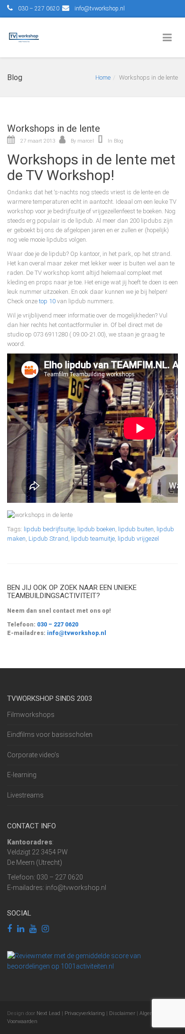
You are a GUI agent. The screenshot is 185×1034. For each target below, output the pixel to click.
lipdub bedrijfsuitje (49, 529)
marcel (85, 141)
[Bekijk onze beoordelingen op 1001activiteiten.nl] (92, 960)
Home (103, 77)
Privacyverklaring (85, 1013)
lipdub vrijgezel (138, 538)
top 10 (47, 301)
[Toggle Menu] (169, 37)
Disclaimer (122, 1013)
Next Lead (48, 1013)
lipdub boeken (96, 529)
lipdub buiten (136, 529)
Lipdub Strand (48, 538)
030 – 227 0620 (57, 624)
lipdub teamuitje (93, 538)
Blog (118, 141)
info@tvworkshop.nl (99, 8)
